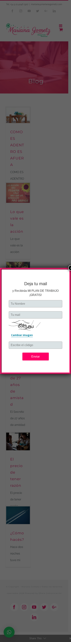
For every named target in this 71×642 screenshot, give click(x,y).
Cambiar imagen (22, 335)
